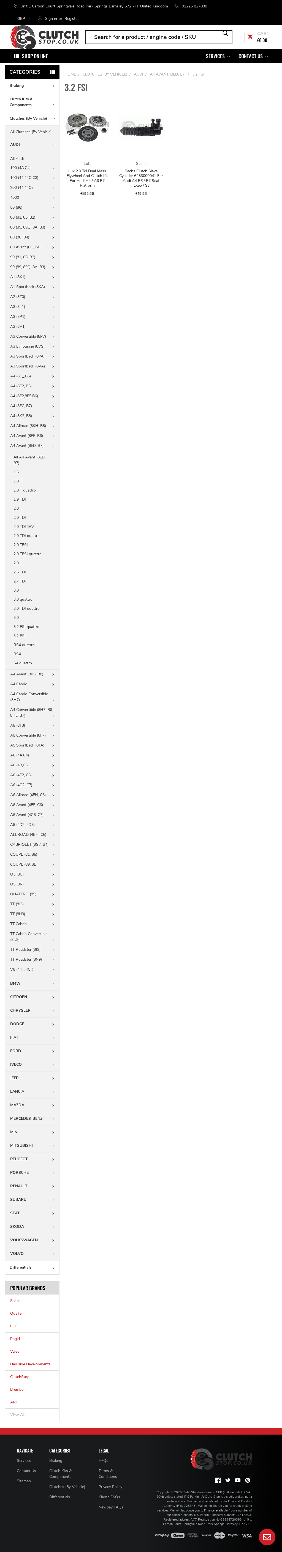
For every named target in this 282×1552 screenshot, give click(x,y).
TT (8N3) (17, 914)
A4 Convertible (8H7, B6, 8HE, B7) (31, 712)
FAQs (103, 1460)
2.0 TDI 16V (23, 526)
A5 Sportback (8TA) (27, 745)
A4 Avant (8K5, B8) (26, 674)
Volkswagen (24, 1240)
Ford (15, 1051)
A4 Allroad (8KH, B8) (28, 425)
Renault (19, 1186)
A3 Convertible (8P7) (28, 336)
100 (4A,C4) (20, 167)
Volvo (17, 1253)
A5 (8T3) (17, 725)
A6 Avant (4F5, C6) (26, 804)
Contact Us (251, 56)
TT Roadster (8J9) (25, 949)
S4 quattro (22, 663)
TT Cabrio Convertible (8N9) (28, 936)
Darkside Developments (30, 1364)
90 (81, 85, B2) (22, 257)
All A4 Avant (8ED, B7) (29, 460)
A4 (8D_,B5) (20, 376)
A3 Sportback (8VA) (27, 366)
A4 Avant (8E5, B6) (26, 435)
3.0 (16, 590)
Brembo (17, 1389)
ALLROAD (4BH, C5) (28, 834)
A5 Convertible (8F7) (28, 735)
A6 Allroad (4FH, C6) (28, 795)
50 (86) (16, 207)
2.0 (16, 508)
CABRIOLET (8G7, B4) (29, 844)
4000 (14, 197)
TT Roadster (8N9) (26, 959)
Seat (15, 1213)
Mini (14, 1132)
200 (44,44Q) (21, 187)
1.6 (16, 472)
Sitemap (24, 1481)
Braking (17, 85)
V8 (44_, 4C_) (21, 969)
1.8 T (17, 481)
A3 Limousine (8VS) (27, 346)
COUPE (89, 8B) (23, 864)
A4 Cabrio (18, 684)
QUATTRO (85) (23, 894)
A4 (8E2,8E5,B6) (24, 396)
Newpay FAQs (111, 1507)
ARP (14, 1402)
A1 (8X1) (17, 277)
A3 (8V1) (18, 326)
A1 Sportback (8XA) (27, 286)
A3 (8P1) (17, 316)
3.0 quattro (22, 599)
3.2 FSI (20, 635)
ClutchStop (19, 1376)
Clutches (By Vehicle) (28, 118)
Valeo (15, 1351)
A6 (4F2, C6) (21, 775)
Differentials (21, 1267)
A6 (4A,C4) (19, 755)
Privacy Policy (110, 1486)
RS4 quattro (24, 645)
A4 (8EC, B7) (21, 406)
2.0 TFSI (20, 544)
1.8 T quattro (24, 490)
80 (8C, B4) (19, 237)
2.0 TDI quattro (26, 535)
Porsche (19, 1172)
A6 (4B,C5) (19, 765)
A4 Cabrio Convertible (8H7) (29, 696)
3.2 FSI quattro (26, 626)
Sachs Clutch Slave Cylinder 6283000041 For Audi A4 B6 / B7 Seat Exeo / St (141, 178)
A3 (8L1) (17, 306)
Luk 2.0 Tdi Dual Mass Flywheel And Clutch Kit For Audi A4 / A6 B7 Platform (87, 178)
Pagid (15, 1338)
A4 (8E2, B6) (21, 386)
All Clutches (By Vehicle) (30, 132)
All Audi (17, 158)
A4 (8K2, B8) (21, 415)
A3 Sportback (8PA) (27, 356)
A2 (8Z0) (17, 296)
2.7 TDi (19, 581)
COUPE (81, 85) (23, 854)
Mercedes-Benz (26, 1118)
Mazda (17, 1105)
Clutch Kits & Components (21, 102)
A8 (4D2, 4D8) (22, 824)
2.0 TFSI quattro (27, 554)
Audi (15, 144)
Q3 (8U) (17, 874)
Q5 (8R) (17, 884)
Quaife (15, 1313)
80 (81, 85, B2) (22, 217)
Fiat (14, 1037)
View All (17, 1414)
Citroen (18, 997)
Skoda (17, 1226)
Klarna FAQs (109, 1497)
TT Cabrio (18, 924)
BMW (15, 983)
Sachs (15, 1300)
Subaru (18, 1199)
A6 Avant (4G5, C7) (27, 814)
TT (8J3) (17, 904)
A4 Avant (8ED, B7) (27, 445)
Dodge (17, 1024)
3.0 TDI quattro (26, 608)
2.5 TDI (19, 572)
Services (216, 56)
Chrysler (20, 1010)
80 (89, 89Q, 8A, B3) (27, 227)
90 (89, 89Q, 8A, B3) (27, 267)
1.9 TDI (19, 499)
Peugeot (19, 1159)
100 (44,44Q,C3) (24, 177)
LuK (13, 1326)
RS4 (17, 654)
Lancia (17, 1091)
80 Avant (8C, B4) (25, 247)
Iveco (16, 1064)
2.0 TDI (19, 517)
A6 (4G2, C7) (21, 785)
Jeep (14, 1078)
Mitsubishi (21, 1145)
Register (71, 18)
